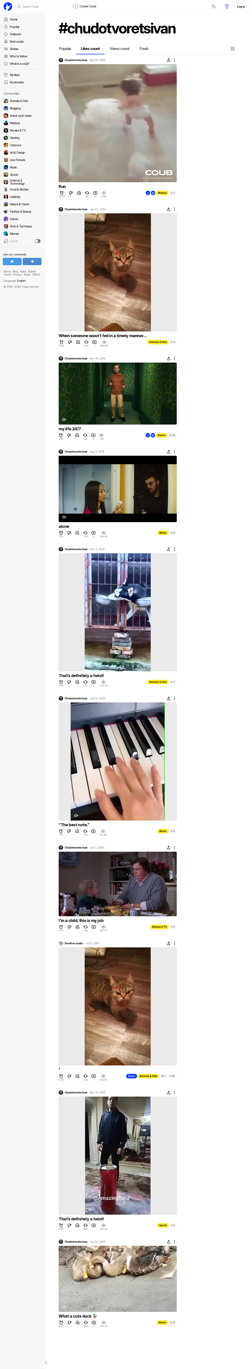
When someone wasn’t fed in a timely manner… (103, 335)
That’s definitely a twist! (81, 675)
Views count (119, 48)
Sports (163, 1225)
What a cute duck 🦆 (78, 1316)
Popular (14, 27)
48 (172, 435)
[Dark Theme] (214, 6)
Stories (14, 49)
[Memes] (22, 233)
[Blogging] (22, 108)
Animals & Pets (158, 342)
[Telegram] (32, 261)
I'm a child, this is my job (81, 920)
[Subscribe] (38, 241)
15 (172, 1322)
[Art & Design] (22, 152)
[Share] (168, 60)
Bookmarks (17, 82)
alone (64, 526)
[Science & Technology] (22, 182)
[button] (233, 48)
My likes (15, 75)
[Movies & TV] (22, 130)
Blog (15, 271)
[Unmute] (90, 326)
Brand (31, 271)
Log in (241, 6)
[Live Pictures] (22, 160)
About (7, 271)
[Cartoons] (22, 145)
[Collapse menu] (46, 1362)
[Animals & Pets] (22, 101)
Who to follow (18, 56)
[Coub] (8, 6)
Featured (15, 34)
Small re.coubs (74, 943)
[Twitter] (12, 261)
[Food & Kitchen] (22, 189)
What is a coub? (19, 63)
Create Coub (88, 6)
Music (163, 532)
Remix (131, 1076)
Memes (162, 192)
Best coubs (17, 41)
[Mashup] (22, 123)
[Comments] (79, 193)
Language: (15, 280)
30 (172, 1076)
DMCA (36, 274)
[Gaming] (22, 137)
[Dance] (22, 219)
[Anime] (22, 241)
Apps (23, 271)
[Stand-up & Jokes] (22, 115)
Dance (161, 435)
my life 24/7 (70, 428)
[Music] (22, 167)
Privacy (17, 274)
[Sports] (22, 174)
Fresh (144, 48)
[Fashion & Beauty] (22, 211)
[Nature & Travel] (22, 204)
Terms (7, 274)
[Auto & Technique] (22, 226)
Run (62, 186)
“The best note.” (74, 824)
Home (13, 19)
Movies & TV (159, 926)
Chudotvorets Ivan (76, 60)
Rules (27, 274)
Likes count (90, 48)
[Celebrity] (22, 196)
